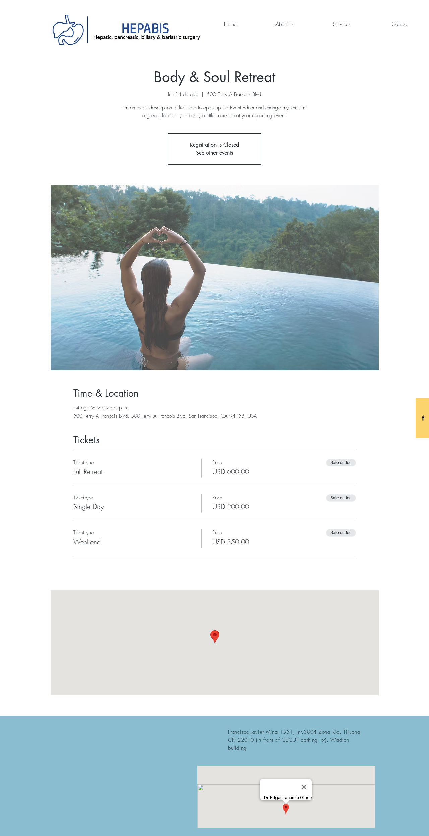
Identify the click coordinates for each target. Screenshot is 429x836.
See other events (214, 152)
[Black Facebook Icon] (423, 418)
